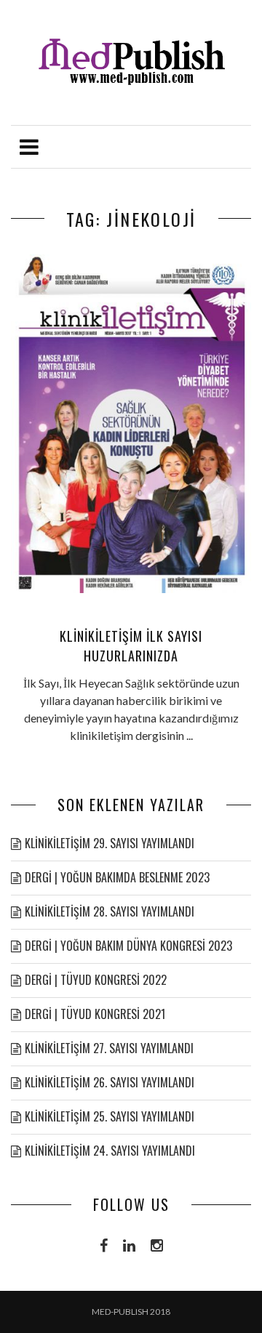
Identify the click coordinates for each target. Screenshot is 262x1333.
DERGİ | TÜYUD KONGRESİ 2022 (96, 979)
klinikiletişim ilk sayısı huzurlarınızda (131, 646)
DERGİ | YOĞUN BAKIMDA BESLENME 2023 (117, 877)
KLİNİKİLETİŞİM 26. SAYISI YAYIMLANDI (109, 1082)
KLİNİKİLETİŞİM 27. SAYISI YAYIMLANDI (109, 1048)
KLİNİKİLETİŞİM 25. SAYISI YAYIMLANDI (109, 1116)
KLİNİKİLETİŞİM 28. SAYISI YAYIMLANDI (109, 911)
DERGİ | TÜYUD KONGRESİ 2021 (95, 1014)
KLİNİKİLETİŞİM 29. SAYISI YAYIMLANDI (109, 843)
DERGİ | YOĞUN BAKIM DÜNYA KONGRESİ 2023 (128, 945)
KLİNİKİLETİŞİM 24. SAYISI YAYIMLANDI (110, 1150)
